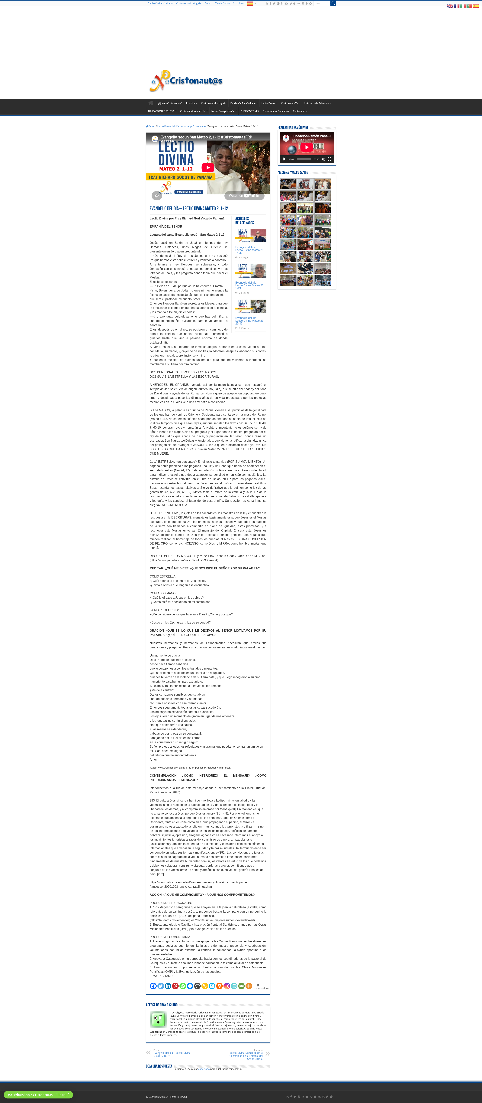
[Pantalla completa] (329, 159)
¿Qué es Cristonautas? (170, 103)
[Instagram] (226, 986)
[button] (38, 1094)
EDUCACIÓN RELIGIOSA (161, 111)
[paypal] (306, 3)
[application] (307, 147)
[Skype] (212, 986)
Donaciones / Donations (276, 111)
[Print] (219, 986)
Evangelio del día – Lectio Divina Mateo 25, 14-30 (249, 249)
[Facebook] (270, 3)
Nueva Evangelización (223, 111)
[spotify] (310, 3)
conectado (204, 1069)
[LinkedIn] (282, 3)
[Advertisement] (241, 38)
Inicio (152, 126)
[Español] (251, 3)
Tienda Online (222, 3)
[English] (450, 5)
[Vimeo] (290, 3)
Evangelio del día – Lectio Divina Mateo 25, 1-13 (249, 285)
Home (151, 103)
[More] (249, 986)
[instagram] (302, 3)
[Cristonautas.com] (186, 80)
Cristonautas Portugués (188, 3)
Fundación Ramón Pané (160, 3)
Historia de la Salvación (316, 103)
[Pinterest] (278, 3)
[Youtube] (286, 3)
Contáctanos (300, 111)
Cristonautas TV (289, 103)
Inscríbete (238, 3)
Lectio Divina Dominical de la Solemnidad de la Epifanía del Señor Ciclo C (246, 1054)
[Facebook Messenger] (190, 986)
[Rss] (266, 3)
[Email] (241, 986)
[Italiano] (463, 5)
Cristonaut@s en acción (192, 111)
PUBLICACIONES (250, 111)
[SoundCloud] (299, 3)
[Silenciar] (323, 159)
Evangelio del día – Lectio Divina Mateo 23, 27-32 (249, 320)
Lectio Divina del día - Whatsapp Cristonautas (181, 126)
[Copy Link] (204, 986)
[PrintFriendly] (234, 986)
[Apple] (294, 3)
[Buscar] (333, 3)
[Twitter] (274, 3)
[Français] (457, 5)
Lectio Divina (268, 103)
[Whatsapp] (182, 986)
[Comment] (197, 986)
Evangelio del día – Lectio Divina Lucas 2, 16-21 (172, 1053)
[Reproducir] (284, 159)
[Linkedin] (168, 986)
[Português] (469, 5)
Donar (208, 3)
